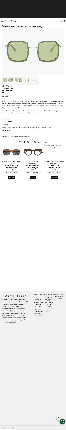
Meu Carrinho (38, 313)
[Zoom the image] (17, 295)
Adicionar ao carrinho (11, 173)
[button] (57, 21)
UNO (13, 428)
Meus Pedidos (38, 315)
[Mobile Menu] (2, 21)
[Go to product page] (11, 152)
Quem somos (38, 297)
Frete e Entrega (38, 302)
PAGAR (11, 177)
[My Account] (61, 21)
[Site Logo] (12, 21)
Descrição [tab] (5, 96)
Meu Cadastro (38, 311)
